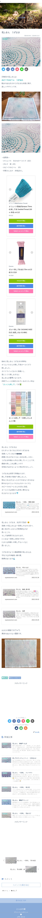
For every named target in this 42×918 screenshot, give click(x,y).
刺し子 (5, 677)
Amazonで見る (21, 220)
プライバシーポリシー (21, 912)
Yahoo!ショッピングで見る (21, 231)
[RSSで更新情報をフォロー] (25, 728)
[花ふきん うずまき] (12, 69)
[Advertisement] (21, 699)
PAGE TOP (21, 900)
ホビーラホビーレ (15, 677)
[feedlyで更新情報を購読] (21, 728)
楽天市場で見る (21, 226)
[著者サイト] (16, 728)
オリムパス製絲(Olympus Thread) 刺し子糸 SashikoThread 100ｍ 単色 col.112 (20, 209)
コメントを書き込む (21, 885)
